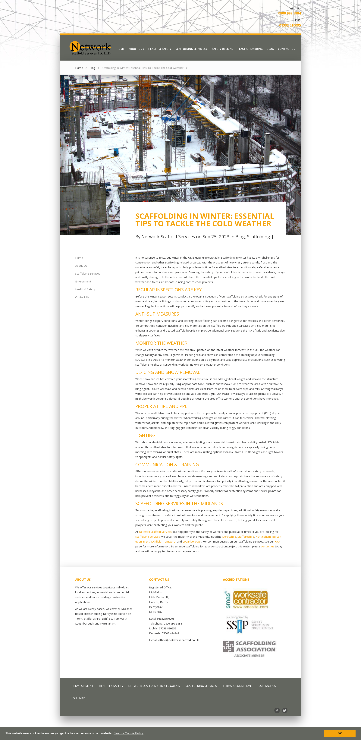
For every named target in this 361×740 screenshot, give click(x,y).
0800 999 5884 (289, 13)
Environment (83, 281)
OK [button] (340, 733)
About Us (81, 265)
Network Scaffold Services (168, 236)
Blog (92, 68)
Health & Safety (85, 289)
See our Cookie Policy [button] (128, 733)
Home (79, 68)
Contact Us (82, 297)
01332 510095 (290, 25)
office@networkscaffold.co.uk (178, 640)
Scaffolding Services (87, 273)
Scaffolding (258, 236)
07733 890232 (167, 628)
